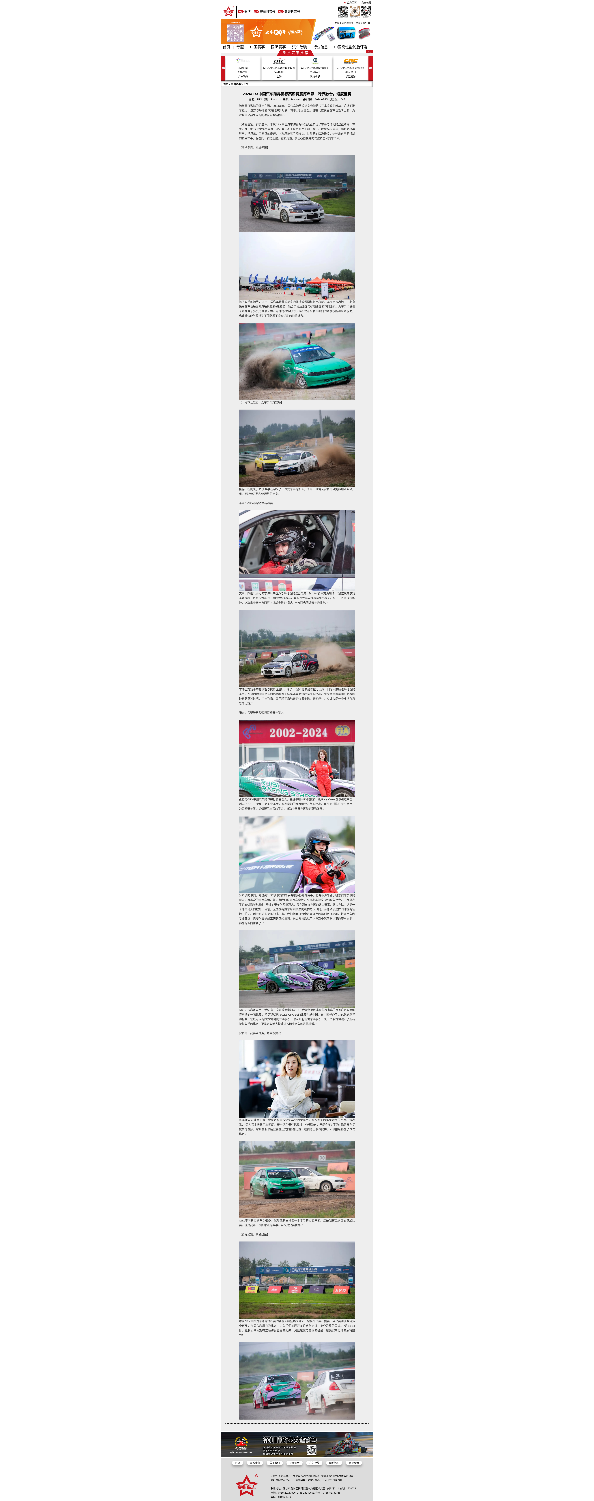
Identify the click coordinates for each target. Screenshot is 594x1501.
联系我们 (255, 1463)
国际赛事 (278, 47)
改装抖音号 (292, 11)
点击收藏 (366, 2)
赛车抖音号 (267, 11)
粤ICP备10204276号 (282, 1497)
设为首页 (352, 2)
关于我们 (275, 1463)
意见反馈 (354, 1463)
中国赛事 (257, 47)
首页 (226, 47)
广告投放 (314, 1463)
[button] (370, 68)
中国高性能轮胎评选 (351, 47)
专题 (240, 47)
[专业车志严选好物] (297, 43)
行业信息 (320, 47)
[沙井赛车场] (297, 1456)
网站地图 (334, 1463)
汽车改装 (299, 47)
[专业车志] (229, 16)
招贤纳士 (294, 1463)
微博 (247, 11)
